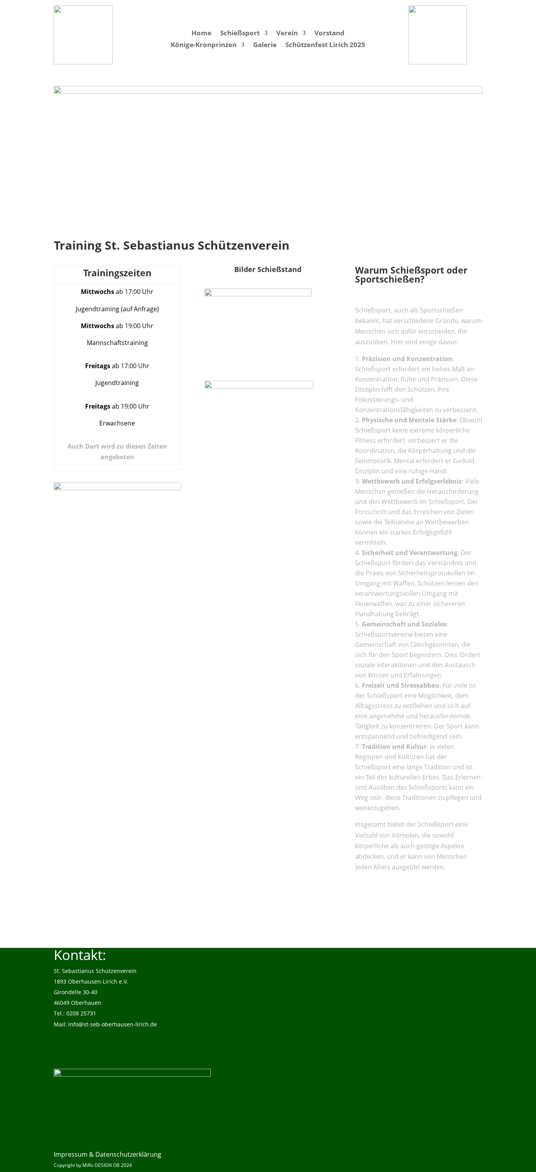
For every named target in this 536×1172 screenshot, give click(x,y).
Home (201, 33)
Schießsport (240, 33)
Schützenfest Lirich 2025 (325, 45)
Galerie (265, 45)
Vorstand (329, 33)
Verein (287, 33)
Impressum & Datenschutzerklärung (107, 1154)
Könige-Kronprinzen (204, 45)
